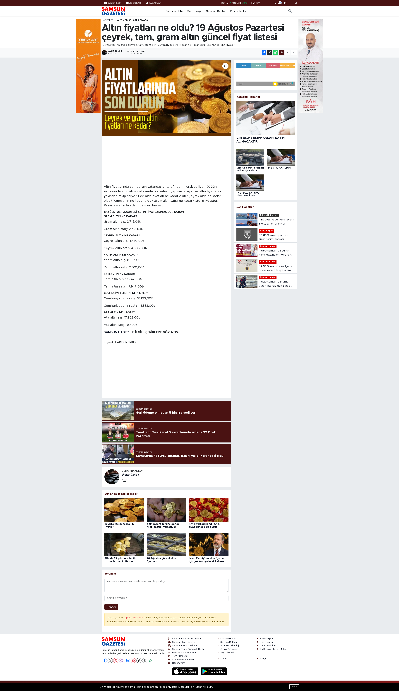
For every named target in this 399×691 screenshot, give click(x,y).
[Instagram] (121, 660)
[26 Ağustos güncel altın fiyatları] (166, 544)
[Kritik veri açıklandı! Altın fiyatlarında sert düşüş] (208, 510)
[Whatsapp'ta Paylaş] (275, 52)
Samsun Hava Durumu (183, 642)
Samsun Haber (175, 11)
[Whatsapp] (150, 660)
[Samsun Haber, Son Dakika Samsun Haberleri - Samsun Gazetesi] (113, 11)
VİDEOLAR (135, 3)
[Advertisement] (166, 160)
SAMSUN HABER (116, 332)
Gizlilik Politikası (228, 649)
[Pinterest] (115, 660)
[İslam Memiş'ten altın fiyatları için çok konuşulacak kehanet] (208, 544)
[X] (110, 660)
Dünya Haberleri (268, 215)
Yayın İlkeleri (227, 652)
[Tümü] (293, 207)
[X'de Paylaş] (269, 52)
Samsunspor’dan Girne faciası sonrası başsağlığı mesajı (273, 237)
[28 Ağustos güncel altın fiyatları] (124, 510)
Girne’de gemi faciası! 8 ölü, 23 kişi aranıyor (276, 221)
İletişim (263, 658)
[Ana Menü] (295, 11)
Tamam (294, 686)
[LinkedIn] (127, 660)
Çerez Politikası (268, 645)
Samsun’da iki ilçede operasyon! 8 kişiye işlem (275, 268)
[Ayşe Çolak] (111, 476)
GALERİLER (114, 3)
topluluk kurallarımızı (135, 617)
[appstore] (186, 671)
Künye (223, 658)
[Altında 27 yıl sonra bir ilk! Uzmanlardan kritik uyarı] (124, 544)
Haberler (107, 20)
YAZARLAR (155, 3)
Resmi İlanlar (238, 11)
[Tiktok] (139, 660)
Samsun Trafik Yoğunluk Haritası (189, 649)
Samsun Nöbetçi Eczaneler (186, 639)
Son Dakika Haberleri (183, 659)
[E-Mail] (124, 481)
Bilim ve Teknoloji (229, 645)
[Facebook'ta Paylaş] (264, 52)
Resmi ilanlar (266, 642)
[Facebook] (104, 660)
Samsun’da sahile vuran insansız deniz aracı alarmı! (275, 284)
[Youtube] (133, 660)
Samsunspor (195, 11)
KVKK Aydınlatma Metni (273, 649)
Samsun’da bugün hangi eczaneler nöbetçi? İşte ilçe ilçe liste (275, 253)
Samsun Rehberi (216, 11)
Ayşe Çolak (130, 474)
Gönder (111, 607)
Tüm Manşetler (180, 656)
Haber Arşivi (178, 663)
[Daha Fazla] (281, 52)
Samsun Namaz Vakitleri (185, 645)
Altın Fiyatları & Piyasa (132, 20)
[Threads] (144, 660)
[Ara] (290, 11)
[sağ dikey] (310, 65)
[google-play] (214, 671)
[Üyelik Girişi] (295, 3)
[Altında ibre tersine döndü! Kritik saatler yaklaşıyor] (166, 510)
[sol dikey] (88, 65)
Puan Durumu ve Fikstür (184, 652)
